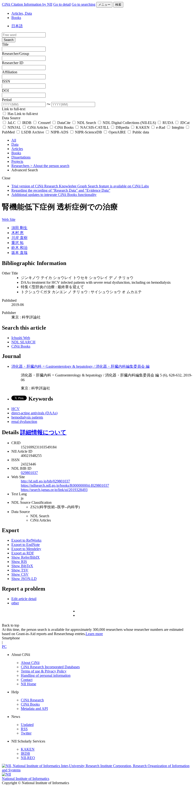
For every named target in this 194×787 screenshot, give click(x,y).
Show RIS (19, 562)
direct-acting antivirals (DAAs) (34, 413)
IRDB (26, 123)
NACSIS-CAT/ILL (94, 127)
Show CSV (20, 574)
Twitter (26, 733)
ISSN (6, 81)
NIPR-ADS (59, 132)
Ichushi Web (20, 338)
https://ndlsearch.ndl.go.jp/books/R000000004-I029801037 (65, 485)
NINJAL (14, 127)
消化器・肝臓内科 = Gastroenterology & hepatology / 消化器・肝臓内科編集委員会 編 (80, 366)
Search (8, 40)
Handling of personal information (46, 675)
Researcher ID (12, 63)
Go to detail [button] (62, 4)
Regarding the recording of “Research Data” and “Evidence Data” (60, 190)
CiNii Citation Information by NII (27, 4)
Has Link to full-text (22, 114)
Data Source (11, 118)
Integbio (178, 127)
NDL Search (86, 123)
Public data (140, 132)
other (15, 603)
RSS (24, 729)
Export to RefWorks (26, 540)
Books (16, 18)
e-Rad (160, 127)
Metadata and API (34, 709)
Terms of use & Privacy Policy (43, 671)
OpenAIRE (117, 132)
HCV (15, 409)
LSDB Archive (32, 132)
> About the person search (49, 166)
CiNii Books (64, 127)
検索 (118, 4)
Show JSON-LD (24, 579)
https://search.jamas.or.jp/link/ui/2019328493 (54, 490)
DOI (5, 90)
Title (5, 44)
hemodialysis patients (27, 417)
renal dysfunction (24, 422)
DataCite (63, 123)
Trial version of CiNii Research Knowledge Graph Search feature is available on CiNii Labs (80, 186)
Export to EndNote (25, 545)
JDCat (184, 123)
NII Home (28, 684)
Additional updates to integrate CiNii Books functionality (54, 195)
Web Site (8, 219)
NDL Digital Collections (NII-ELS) (129, 123)
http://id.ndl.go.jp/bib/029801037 (45, 481)
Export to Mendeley (26, 549)
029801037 (29, 473)
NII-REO (28, 758)
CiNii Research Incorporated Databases (50, 667)
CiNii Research (32, 700)
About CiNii (30, 663)
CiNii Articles (37, 127)
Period (7, 100)
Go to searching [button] (83, 4)
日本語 (17, 26)
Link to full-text (13, 109)
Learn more (94, 634)
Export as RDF (22, 553)
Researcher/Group (15, 54)
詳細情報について (43, 432)
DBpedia (122, 127)
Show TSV (19, 570)
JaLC (12, 123)
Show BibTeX (22, 566)
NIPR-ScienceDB (88, 132)
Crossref (44, 123)
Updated (27, 725)
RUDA (168, 123)
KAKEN (142, 127)
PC (4, 647)
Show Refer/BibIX (25, 557)
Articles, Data (21, 13)
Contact (26, 680)
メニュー (104, 4)
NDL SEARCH (23, 342)
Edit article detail (23, 599)
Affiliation (9, 72)
